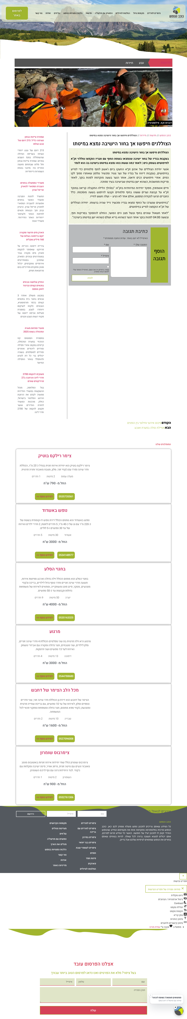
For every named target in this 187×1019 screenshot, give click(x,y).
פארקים (92, 863)
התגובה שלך (140, 245)
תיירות (129, 63)
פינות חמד (91, 858)
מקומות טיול (138, 13)
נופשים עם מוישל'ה (103, 13)
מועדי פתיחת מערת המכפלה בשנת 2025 (33, 329)
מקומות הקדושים (58, 823)
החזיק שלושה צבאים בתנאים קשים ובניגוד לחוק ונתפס (33, 285)
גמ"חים (57, 13)
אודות (48, 13)
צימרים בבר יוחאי (87, 842)
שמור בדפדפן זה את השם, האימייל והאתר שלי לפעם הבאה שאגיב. (91, 271)
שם (106, 245)
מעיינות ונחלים (59, 828)
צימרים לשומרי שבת (86, 848)
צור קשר (38, 13)
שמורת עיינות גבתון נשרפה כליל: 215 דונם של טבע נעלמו (31, 140)
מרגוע (54, 631)
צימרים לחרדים (154, 13)
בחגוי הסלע (54, 569)
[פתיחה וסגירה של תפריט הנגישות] (183, 876)
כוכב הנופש (165, 135)
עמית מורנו (154, 927)
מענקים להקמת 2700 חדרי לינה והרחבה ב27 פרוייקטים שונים (32, 377)
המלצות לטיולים (123, 13)
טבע (141, 63)
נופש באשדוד (54, 510)
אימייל (105, 256)
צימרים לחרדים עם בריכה (87, 830)
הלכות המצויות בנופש (73, 13)
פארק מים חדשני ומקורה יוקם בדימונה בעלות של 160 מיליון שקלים (31, 236)
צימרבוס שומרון (54, 753)
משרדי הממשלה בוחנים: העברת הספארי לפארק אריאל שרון (32, 186)
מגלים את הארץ (58, 844)
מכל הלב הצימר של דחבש (55, 690)
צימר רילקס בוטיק (54, 456)
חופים (93, 853)
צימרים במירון (89, 837)
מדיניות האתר (59, 865)
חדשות (89, 13)
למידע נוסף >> (44, 497)
